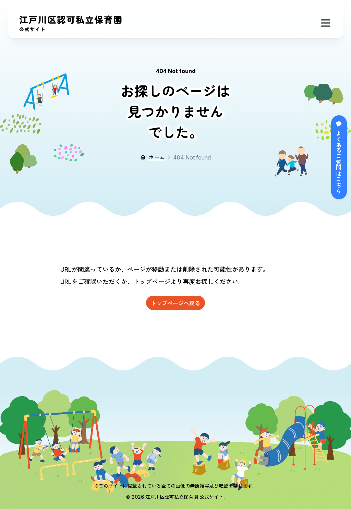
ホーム (156, 157)
